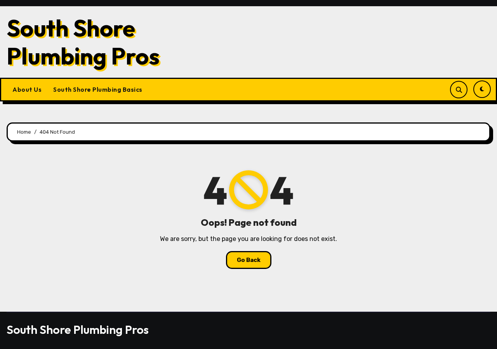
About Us (27, 89)
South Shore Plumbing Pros (83, 42)
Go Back (249, 260)
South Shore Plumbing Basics (97, 89)
